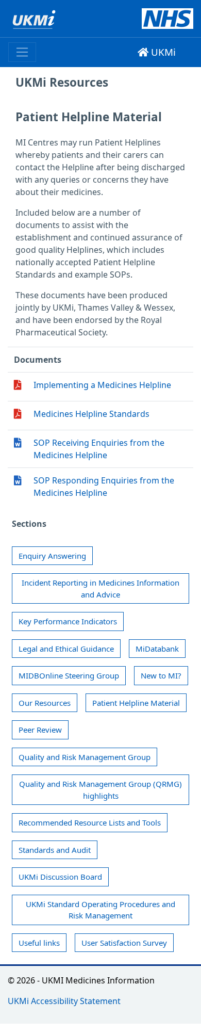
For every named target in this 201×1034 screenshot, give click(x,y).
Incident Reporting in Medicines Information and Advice (100, 588)
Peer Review (40, 729)
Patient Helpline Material (136, 703)
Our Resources (45, 703)
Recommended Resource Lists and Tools (90, 822)
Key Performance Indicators (68, 621)
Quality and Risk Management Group (84, 757)
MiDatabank (157, 648)
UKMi (162, 51)
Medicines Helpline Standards (91, 413)
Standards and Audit (55, 850)
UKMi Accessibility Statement (64, 1001)
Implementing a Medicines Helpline (102, 385)
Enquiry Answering (52, 556)
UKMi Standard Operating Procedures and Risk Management (100, 910)
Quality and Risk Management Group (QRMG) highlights (100, 790)
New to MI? (161, 675)
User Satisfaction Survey (124, 943)
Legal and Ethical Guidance (66, 648)
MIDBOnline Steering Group (69, 675)
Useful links (39, 943)
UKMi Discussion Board (60, 876)
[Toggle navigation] (22, 52)
